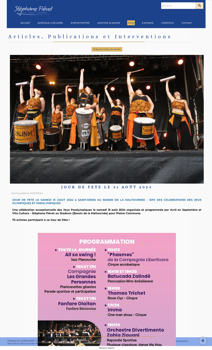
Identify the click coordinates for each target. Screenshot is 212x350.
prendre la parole (109, 22)
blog (131, 22)
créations (167, 22)
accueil (25, 22)
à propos (147, 22)
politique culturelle (50, 22)
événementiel (80, 22)
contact (187, 22)
